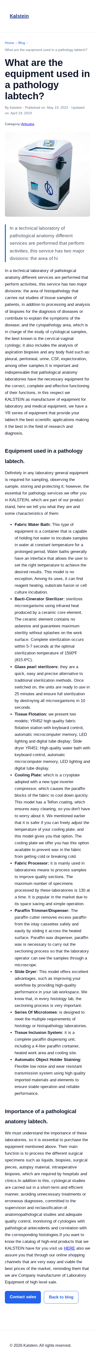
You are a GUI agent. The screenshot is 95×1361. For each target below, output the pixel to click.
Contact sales (23, 1297)
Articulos (27, 124)
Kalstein (19, 16)
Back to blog (61, 1297)
